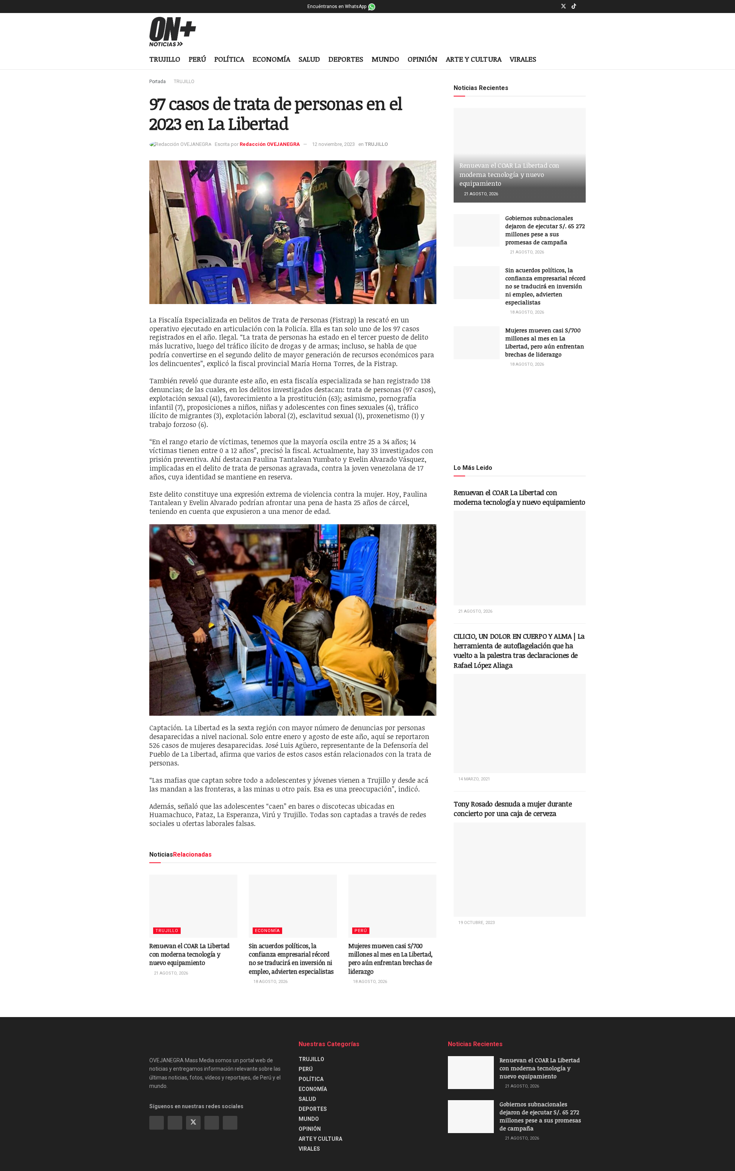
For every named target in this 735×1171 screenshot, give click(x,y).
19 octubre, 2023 (476, 922)
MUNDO (385, 59)
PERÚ (197, 59)
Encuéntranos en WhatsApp (337, 6)
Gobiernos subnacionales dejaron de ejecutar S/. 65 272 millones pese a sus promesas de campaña (545, 230)
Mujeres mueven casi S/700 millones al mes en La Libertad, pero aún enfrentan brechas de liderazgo (390, 959)
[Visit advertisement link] (520, 415)
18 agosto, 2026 (269, 981)
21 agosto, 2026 (170, 973)
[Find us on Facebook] (544, 6)
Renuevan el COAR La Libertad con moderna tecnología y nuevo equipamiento (189, 954)
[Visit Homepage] (178, 32)
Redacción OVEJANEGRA (270, 144)
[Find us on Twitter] (563, 6)
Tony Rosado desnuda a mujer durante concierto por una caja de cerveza (513, 808)
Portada (157, 81)
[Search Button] (583, 59)
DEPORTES (345, 59)
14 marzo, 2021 (473, 779)
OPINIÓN (423, 59)
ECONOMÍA (271, 59)
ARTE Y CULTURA (473, 59)
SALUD (309, 59)
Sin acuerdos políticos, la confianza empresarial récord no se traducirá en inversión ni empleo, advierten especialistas (291, 959)
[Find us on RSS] (230, 1123)
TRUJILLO (164, 59)
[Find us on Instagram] (553, 6)
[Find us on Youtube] (583, 6)
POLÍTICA (229, 59)
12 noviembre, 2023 (333, 144)
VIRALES (523, 59)
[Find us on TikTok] (574, 6)
